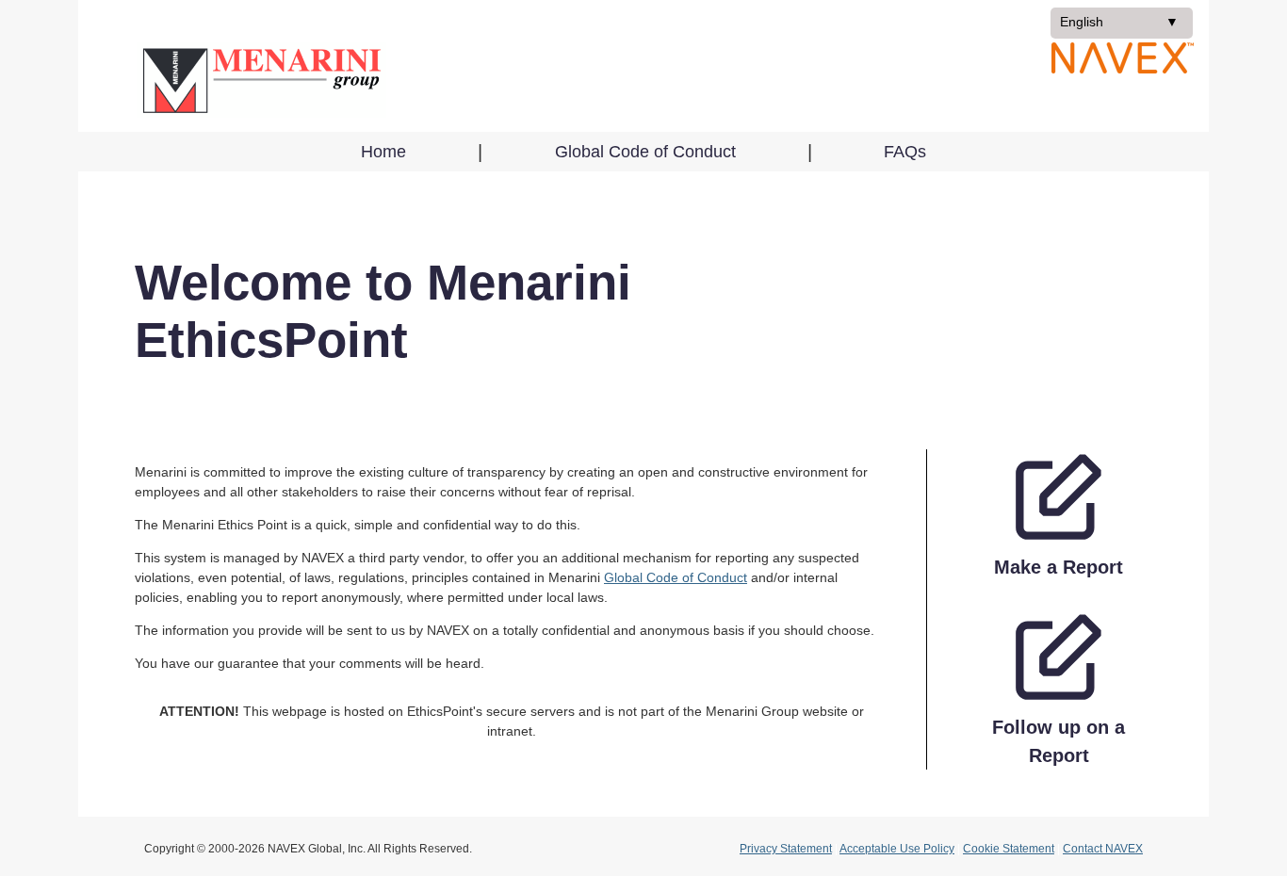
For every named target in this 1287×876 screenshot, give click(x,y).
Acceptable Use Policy (896, 848)
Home (383, 151)
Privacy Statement (786, 848)
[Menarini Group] (261, 80)
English (1109, 26)
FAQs (905, 151)
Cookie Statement (1008, 848)
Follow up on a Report (1058, 741)
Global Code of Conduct (645, 151)
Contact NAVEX (1103, 848)
